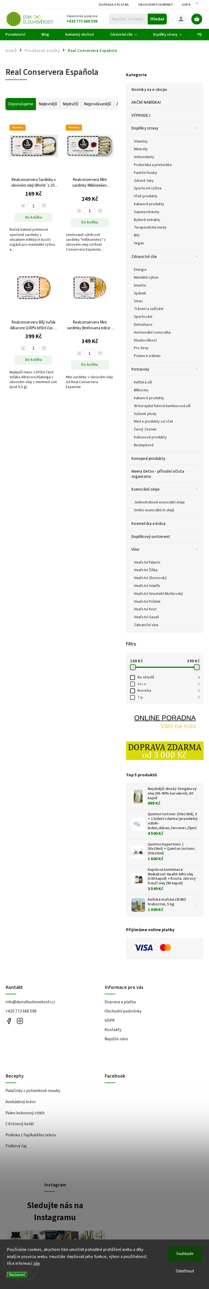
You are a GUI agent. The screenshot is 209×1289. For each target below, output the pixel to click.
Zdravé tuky (144, 180)
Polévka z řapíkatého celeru (30, 1135)
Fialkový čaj (15, 1146)
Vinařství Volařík (147, 586)
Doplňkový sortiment (150, 537)
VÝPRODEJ (140, 115)
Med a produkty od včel (153, 421)
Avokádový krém (20, 1102)
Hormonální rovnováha (152, 332)
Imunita (140, 285)
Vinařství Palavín (147, 562)
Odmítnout (185, 1271)
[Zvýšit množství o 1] (44, 205)
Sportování (143, 316)
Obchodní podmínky (155, 4)
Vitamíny (141, 141)
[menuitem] (19, 34)
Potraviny (140, 369)
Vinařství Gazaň (146, 617)
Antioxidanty (144, 157)
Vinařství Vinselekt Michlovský (158, 593)
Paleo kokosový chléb (25, 1113)
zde (36, 1263)
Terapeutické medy (150, 227)
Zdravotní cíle (144, 257)
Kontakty (112, 1030)
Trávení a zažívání (148, 309)
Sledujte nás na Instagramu (55, 1211)
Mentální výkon (146, 277)
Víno (135, 549)
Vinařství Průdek (147, 601)
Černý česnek (145, 429)
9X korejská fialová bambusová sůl (162, 406)
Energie (140, 269)
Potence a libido (147, 356)
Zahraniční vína (146, 625)
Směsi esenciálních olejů (154, 510)
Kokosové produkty (150, 437)
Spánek (140, 293)
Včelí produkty (146, 196)
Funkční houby (145, 173)
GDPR (186, 4)
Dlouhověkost (145, 340)
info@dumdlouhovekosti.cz (30, 1002)
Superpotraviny (146, 212)
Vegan (139, 243)
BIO (137, 235)
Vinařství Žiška (146, 570)
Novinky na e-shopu (149, 90)
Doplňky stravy (144, 128)
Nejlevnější (48, 104)
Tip (168, 697)
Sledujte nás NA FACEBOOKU (8, 1020)
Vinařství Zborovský (150, 578)
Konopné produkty (148, 459)
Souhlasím (184, 1254)
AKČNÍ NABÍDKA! (146, 102)
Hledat (157, 19)
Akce (168, 684)
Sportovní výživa (148, 188)
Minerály (141, 149)
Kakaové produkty (149, 204)
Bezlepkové (144, 445)
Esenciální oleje (145, 489)
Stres (138, 301)
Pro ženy (141, 348)
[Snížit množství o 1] (23, 205)
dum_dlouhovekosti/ (19, 1020)
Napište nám (116, 1039)
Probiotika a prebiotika (153, 165)
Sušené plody (145, 414)
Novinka (168, 690)
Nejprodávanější (97, 104)
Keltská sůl (143, 382)
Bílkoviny (141, 390)
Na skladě (168, 677)
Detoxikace (143, 324)
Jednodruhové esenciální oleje (159, 502)
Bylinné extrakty (147, 220)
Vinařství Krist (145, 609)
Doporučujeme (20, 104)
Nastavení (17, 1275)
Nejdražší (70, 104)
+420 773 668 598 (20, 1011)
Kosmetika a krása (148, 524)
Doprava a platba (114, 4)
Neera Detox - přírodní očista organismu (157, 473)
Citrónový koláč (19, 1124)
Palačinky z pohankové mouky (32, 1091)
